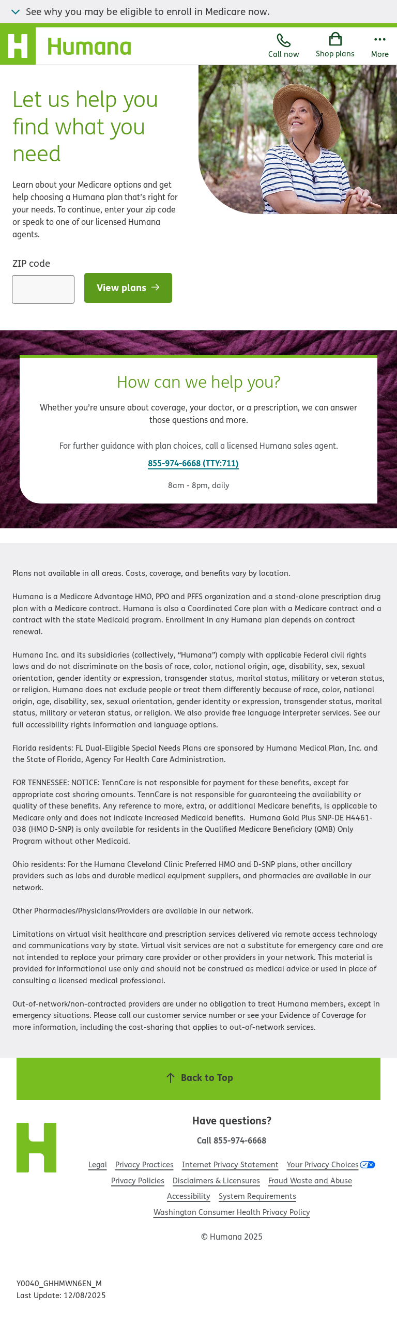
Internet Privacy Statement (230, 1164)
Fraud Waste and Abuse (310, 1180)
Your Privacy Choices (323, 1164)
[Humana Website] (37, 1149)
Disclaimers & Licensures (216, 1180)
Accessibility (188, 1196)
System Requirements (257, 1196)
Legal (97, 1164)
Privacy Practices (144, 1164)
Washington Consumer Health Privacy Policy (232, 1212)
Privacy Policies (137, 1180)
